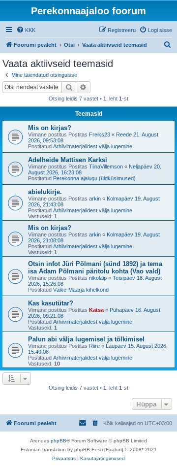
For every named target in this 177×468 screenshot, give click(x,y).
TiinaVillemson (106, 166)
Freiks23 (99, 134)
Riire (94, 346)
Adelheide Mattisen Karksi (67, 160)
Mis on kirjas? (49, 128)
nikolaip (98, 278)
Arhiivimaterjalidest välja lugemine (92, 146)
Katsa (96, 310)
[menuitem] (25, 30)
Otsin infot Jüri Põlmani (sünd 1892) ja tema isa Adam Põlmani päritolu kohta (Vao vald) (95, 267)
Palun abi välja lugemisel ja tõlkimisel (86, 339)
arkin (95, 198)
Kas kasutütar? (50, 303)
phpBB (58, 440)
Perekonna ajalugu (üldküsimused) (94, 178)
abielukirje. (45, 192)
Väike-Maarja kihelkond (81, 290)
